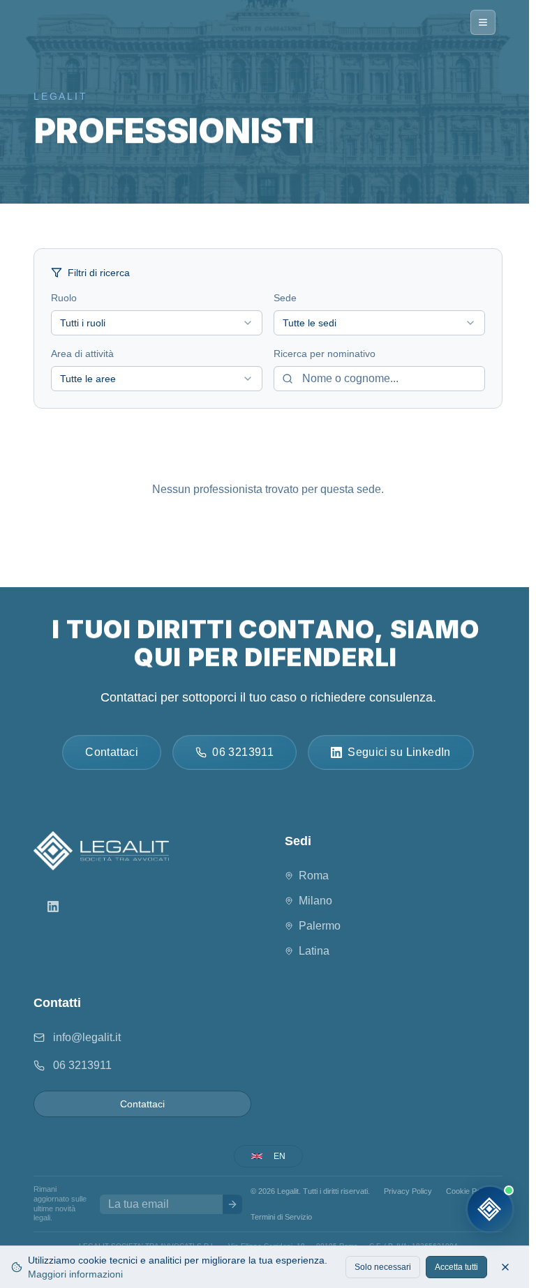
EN (279, 1156)
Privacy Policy (408, 1191)
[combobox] (156, 322)
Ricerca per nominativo (324, 353)
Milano (315, 901)
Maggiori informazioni (75, 1274)
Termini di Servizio (281, 1217)
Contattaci (142, 1103)
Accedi (337, 1217)
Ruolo (64, 297)
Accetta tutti (456, 1267)
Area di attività (82, 353)
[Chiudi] (505, 1267)
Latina (314, 951)
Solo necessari (383, 1267)
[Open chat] (490, 1209)
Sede (285, 297)
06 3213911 (82, 1065)
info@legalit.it (87, 1037)
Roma (314, 875)
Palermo (320, 926)
